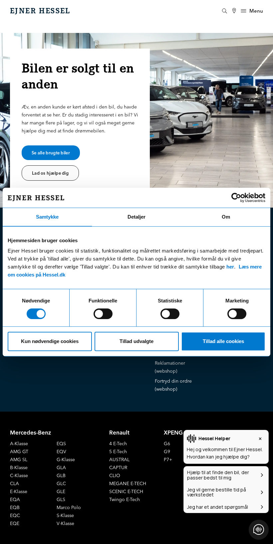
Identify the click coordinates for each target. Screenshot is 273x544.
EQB (15, 507)
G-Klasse (66, 459)
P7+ (168, 459)
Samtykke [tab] (47, 217)
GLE (61, 491)
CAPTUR (118, 467)
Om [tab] (226, 217)
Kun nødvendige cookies (50, 341)
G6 (167, 444)
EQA (15, 499)
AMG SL (18, 459)
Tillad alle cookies (223, 341)
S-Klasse (65, 515)
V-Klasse (65, 523)
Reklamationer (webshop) (170, 367)
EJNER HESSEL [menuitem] (40, 11)
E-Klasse (18, 491)
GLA (61, 467)
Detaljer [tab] (136, 217)
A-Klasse (19, 444)
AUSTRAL (119, 459)
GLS (61, 499)
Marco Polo (69, 507)
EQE (14, 523)
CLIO (114, 475)
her (230, 267)
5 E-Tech (118, 451)
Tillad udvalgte (136, 341)
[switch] (103, 313)
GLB (61, 475)
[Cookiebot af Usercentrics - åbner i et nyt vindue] (236, 198)
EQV (61, 451)
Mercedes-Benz (30, 432)
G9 (167, 451)
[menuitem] (234, 11)
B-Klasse (19, 467)
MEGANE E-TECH (127, 483)
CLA (14, 483)
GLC (61, 483)
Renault (119, 432)
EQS (61, 444)
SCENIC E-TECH (126, 491)
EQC (15, 515)
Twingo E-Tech (124, 499)
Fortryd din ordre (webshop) (173, 385)
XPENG (173, 432)
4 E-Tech (118, 444)
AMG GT (19, 451)
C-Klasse (19, 475)
